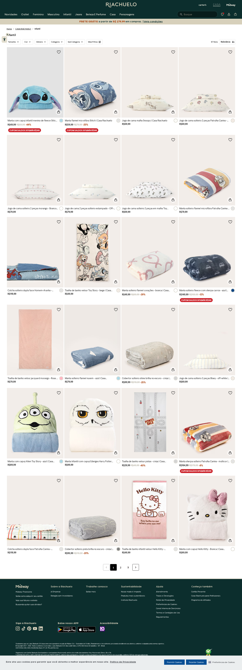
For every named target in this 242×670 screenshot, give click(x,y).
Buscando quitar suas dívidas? (29, 604)
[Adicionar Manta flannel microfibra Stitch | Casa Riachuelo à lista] (116, 52)
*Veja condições (152, 21)
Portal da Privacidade (165, 600)
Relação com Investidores (62, 595)
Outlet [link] (25, 14)
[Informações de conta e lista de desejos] (229, 14)
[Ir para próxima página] (135, 567)
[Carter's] (202, 5)
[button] (221, 662)
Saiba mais (91, 591)
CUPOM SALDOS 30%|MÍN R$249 (25, 130)
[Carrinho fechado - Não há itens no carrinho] (235, 14)
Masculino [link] (53, 14)
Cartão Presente (198, 591)
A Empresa (55, 591)
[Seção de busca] (197, 14)
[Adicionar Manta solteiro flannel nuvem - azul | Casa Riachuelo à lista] (116, 309)
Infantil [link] (67, 14)
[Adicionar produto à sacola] (58, 112)
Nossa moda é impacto (131, 591)
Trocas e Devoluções (165, 595)
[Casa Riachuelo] (216, 5)
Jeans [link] (78, 14)
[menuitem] (11, 14)
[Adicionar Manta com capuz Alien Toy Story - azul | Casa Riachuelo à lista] (59, 393)
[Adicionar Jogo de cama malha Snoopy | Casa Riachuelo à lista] (173, 52)
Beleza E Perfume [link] (96, 14)
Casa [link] (113, 14)
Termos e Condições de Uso (168, 612)
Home (9, 29)
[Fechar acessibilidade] (7, 34)
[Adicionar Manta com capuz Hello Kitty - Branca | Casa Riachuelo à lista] (230, 480)
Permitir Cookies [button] (174, 662)
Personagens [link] (127, 14)
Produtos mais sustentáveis (133, 595)
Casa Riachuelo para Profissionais (205, 595)
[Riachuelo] (121, 5)
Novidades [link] (11, 14)
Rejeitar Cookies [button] (196, 662)
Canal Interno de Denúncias (168, 608)
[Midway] (231, 5)
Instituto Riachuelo (129, 600)
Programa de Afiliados (201, 600)
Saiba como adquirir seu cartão (29, 596)
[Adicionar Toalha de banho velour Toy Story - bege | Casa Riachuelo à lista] (116, 222)
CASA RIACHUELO (23, 29)
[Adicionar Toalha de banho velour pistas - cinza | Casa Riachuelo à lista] (173, 393)
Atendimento (162, 591)
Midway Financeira (24, 592)
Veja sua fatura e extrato (26, 600)
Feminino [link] (38, 14)
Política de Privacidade (123, 661)
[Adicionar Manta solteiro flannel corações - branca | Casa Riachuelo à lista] (173, 222)
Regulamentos (162, 617)
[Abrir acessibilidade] (4, 39)
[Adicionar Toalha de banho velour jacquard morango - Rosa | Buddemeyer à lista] (59, 309)
